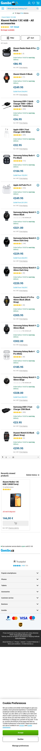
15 (13, 457)
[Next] (38, 457)
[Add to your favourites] (38, 48)
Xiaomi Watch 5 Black (22, 74)
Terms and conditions (14, 644)
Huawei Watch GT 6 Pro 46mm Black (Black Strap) (23, 299)
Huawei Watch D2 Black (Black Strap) (23, 434)
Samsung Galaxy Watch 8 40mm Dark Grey (24, 269)
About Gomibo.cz (8, 642)
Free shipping (23, 67)
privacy (21, 725)
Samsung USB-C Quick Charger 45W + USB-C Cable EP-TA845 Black (23, 103)
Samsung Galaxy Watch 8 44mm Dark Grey (24, 239)
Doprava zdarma (14, 528)
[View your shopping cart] (38, 3)
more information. (20, 638)
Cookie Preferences (32, 642)
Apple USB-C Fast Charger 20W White (22, 130)
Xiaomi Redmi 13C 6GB (9, 17)
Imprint (23, 642)
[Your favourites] (33, 3)
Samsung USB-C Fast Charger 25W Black (22, 408)
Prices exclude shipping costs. (23, 635)
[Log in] (29, 3)
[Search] (37, 8)
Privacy (17, 642)
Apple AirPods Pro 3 (22, 185)
